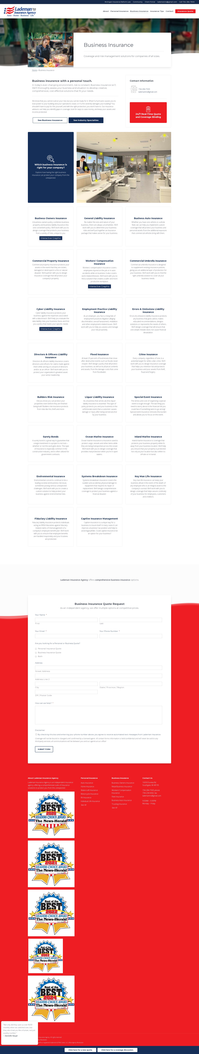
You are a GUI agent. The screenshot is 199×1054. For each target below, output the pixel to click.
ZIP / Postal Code (43, 695)
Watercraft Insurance (89, 790)
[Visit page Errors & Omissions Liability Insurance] (148, 318)
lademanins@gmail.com (167, 2)
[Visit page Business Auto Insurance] (148, 226)
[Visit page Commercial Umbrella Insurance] (148, 272)
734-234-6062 (148, 793)
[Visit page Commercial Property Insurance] (50, 272)
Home (34, 70)
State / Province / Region (112, 687)
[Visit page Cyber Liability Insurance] (50, 318)
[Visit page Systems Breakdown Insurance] (99, 484)
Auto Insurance (87, 783)
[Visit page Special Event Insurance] (148, 404)
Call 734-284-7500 (187, 2)
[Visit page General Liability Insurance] (99, 226)
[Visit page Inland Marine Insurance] (148, 443)
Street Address (42, 671)
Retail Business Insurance (122, 786)
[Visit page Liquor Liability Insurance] (99, 404)
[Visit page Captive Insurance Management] (99, 527)
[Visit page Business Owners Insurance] (50, 226)
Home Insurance (87, 786)
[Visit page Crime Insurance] (148, 363)
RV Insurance (86, 797)
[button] (50, 120)
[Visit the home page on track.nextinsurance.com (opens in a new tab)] (148, 112)
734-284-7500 (144, 89)
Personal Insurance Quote (49, 649)
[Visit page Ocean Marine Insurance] (99, 443)
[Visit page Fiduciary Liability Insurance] (50, 527)
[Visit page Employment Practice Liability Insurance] (99, 318)
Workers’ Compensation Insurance (121, 791)
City (37, 687)
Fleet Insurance (118, 796)
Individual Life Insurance (90, 801)
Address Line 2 (42, 679)
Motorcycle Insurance (89, 794)
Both (40, 656)
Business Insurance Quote (49, 652)
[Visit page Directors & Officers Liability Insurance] (50, 363)
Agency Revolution (41, 1040)
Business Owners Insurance (123, 783)
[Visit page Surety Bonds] (50, 443)
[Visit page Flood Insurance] (99, 363)
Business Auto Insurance (122, 800)
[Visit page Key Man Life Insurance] (148, 484)
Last (102, 623)
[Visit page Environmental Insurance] (50, 484)
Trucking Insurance (119, 804)
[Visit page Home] (20, 11)
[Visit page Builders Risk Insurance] (50, 404)
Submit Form (44, 749)
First (37, 623)
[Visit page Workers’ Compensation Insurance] (99, 272)
